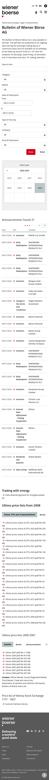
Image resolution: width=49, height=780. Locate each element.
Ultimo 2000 (10, 673)
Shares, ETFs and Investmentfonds (19, 514)
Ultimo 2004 (10, 661)
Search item (7, 64)
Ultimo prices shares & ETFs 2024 (19, 528)
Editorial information (34, 750)
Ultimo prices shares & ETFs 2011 (19, 605)
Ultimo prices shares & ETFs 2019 (19, 558)
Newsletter (6, 758)
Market (5, 85)
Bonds (42, 514)
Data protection (32, 754)
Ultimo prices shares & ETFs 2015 (19, 581)
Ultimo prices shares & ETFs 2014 (19, 587)
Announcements (33, 644)
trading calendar (37, 57)
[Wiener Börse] (10, 11)
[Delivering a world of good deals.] (9, 735)
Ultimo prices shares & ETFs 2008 (19, 622)
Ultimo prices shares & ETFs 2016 (19, 575)
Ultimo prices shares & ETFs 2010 (19, 611)
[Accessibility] (45, 5)
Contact (29, 746)
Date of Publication (10, 95)
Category (6, 74)
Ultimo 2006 (10, 655)
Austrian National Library (16, 704)
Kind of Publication (10, 140)
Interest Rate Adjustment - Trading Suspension (21, 415)
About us (5, 746)
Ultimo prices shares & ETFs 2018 (19, 564)
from (4, 98)
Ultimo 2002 (10, 667)
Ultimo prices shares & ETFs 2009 (19, 617)
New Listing (21, 469)
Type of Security (9, 120)
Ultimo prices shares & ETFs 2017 (19, 570)
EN (40, 6)
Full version (31, 758)
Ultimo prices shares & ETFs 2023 (19, 534)
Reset (42, 152)
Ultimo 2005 (10, 658)
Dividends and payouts (20, 460)
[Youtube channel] (28, 731)
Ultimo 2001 (10, 670)
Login (36, 12)
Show (30, 152)
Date (3, 230)
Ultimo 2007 (10, 652)
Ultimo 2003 (10, 664)
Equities (7, 644)
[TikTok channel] (39, 731)
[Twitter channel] (43, 731)
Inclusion (20, 235)
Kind (14, 230)
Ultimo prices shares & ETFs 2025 (19, 522)
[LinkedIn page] (32, 731)
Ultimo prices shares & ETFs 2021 (19, 546)
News (4, 754)
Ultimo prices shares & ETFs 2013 (19, 593)
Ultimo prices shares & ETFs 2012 (19, 599)
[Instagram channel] (35, 731)
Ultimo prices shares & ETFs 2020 (19, 552)
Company (6, 130)
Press (4, 750)
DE (33, 6)
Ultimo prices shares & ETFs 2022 (19, 540)
